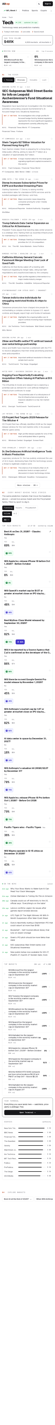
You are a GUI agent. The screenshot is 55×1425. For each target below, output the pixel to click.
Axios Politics (38, 246)
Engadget (46, 208)
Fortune (19, 131)
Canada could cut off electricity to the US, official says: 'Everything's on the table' (29, 902)
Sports (35, 10)
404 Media (8, 1176)
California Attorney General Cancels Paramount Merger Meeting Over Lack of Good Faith (25, 260)
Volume (7, 513)
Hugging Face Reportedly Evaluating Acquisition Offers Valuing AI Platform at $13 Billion (27, 378)
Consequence (41, 477)
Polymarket (30, 508)
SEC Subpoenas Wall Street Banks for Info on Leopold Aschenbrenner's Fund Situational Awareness (27, 96)
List (44, 80)
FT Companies (34, 127)
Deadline (19, 283)
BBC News (8, 1132)
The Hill (15, 246)
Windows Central (15, 440)
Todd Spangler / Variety (14, 448)
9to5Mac (6, 212)
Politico (7, 1163)
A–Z (15, 513)
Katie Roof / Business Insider (17, 371)
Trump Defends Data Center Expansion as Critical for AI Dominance (25, 225)
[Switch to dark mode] (39, 3)
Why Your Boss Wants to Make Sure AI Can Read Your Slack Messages (29, 890)
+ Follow (8, 80)
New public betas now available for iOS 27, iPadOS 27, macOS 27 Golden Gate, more (29, 953)
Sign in (48, 4)
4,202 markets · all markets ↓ (38, 42)
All (6, 4)
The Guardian (9, 1141)
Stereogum (12, 477)
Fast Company (14, 168)
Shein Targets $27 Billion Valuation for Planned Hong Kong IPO (23, 144)
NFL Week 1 (11, 10)
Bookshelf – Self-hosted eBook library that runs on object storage (29, 931)
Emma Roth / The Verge (13, 179)
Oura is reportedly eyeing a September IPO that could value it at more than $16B (31, 924)
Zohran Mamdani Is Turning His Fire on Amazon (31, 896)
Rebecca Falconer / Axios (14, 219)
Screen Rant (38, 440)
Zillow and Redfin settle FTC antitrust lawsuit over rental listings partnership (27, 343)
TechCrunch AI (34, 406)
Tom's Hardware (27, 326)
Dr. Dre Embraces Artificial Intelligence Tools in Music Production (27, 453)
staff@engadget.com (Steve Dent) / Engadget (24, 290)
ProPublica (8, 1167)
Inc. (9, 246)
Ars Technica (13, 326)
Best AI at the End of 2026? (18, 1199)
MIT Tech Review (10, 1158)
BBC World (19, 172)
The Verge (24, 364)
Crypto (43, 10)
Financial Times (8, 131)
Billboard (22, 477)
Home (4, 17)
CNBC (28, 172)
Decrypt (11, 406)
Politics (25, 10)
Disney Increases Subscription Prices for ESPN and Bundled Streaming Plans (25, 184)
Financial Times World (17, 127)
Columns (33, 80)
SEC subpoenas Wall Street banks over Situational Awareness (28, 946)
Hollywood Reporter (16, 208)
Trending (8, 508)
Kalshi (19, 508)
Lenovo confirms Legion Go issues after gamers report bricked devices (28, 909)
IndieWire (28, 283)
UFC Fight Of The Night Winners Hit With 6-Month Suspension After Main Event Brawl (29, 916)
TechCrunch (13, 364)
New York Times (10, 1128)
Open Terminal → (27, 1112)
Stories (21, 80)
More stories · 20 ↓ (27, 485)
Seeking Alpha (9, 87)
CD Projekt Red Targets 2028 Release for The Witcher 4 (25, 419)
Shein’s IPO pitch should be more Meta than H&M (30, 938)
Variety (7, 1145)
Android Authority (33, 208)
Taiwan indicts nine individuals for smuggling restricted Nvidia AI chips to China (24, 300)
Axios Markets (26, 246)
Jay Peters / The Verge (13, 414)
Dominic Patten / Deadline (15, 254)
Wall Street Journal (43, 326)
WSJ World (6, 330)
